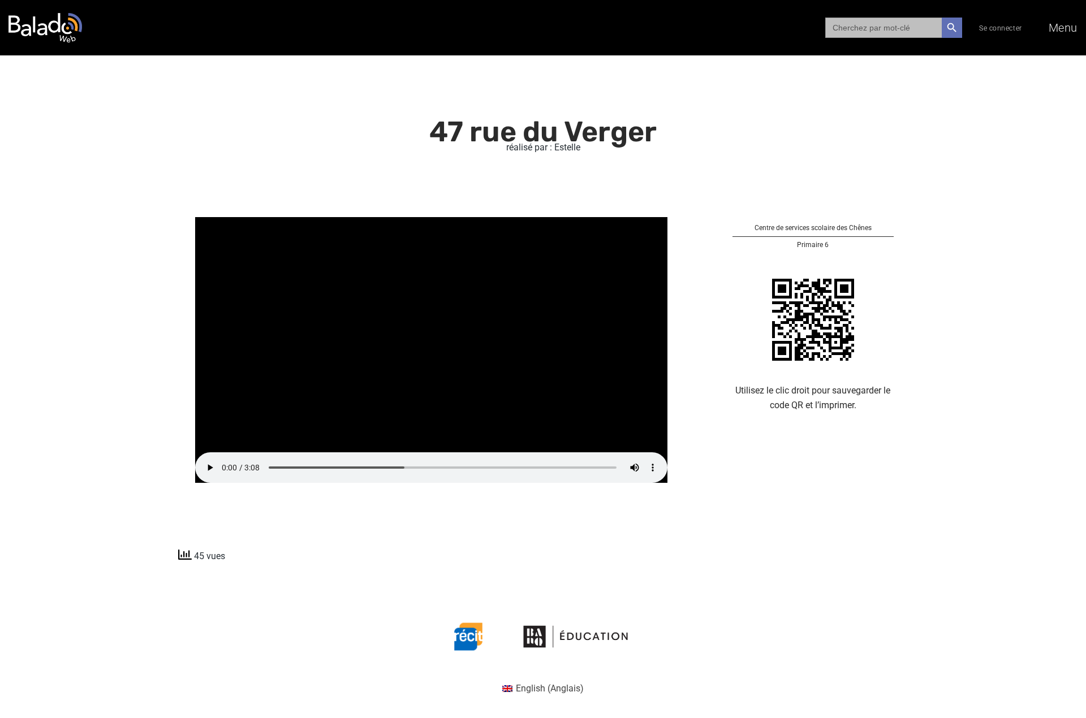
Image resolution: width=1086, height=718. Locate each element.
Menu (1063, 27)
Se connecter (1000, 28)
